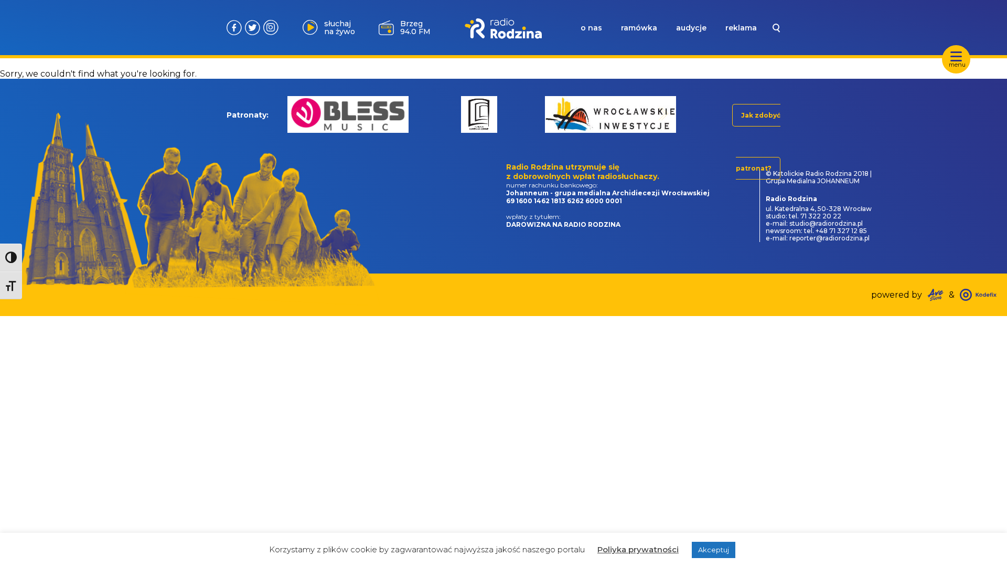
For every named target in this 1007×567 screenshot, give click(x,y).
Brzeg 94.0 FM (415, 27)
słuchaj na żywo (339, 27)
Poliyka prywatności (638, 549)
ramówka (639, 28)
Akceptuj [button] (713, 549)
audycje (691, 28)
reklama (741, 28)
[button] (295, 113)
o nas (591, 28)
